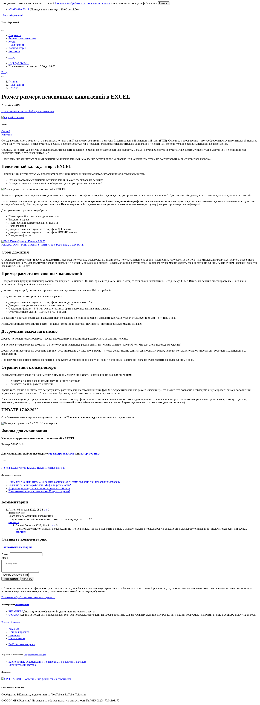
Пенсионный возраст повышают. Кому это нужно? (39, 491)
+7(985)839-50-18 (18, 9)
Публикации (16, 44)
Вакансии (14, 635)
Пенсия (13, 87)
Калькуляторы (17, 47)
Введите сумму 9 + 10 (14, 574)
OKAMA (13, 614)
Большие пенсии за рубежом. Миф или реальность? (39, 484)
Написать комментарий (16, 546)
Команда (13, 628)
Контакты (14, 51)
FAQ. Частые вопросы (21, 644)
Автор (5, 554)
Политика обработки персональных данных (28, 597)
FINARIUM (15, 611)
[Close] (2, 30)
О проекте (14, 35)
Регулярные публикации (35, 655)
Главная (13, 81)
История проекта (18, 631)
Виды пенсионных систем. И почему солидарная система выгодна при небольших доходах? (64, 481)
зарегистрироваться (61, 453)
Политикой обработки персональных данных (82, 3)
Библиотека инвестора (22, 664)
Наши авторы (16, 638)
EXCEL (32, 467)
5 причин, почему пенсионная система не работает (39, 488)
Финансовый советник (22, 38)
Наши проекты (22, 604)
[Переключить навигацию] (2, 76)
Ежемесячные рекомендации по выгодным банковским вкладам (47, 661)
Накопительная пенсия (51, 467)
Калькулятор (19, 467)
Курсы (12, 41)
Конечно (163, 3)
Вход (11, 57)
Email (4, 557)
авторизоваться (90, 453)
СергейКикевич (6, 133)
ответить (13, 522)
